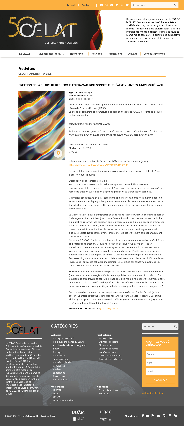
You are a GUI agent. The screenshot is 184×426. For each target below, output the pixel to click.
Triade (52, 416)
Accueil (71, 5)
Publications (115, 53)
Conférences (60, 355)
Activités (97, 53)
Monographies (106, 338)
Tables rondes (60, 358)
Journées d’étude (62, 362)
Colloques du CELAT (63, 338)
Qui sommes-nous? (50, 53)
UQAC (56, 393)
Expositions (59, 372)
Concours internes (154, 53)
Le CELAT (24, 53)
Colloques (58, 352)
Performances (60, 379)
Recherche (76, 53)
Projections (59, 376)
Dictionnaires (105, 345)
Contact (86, 5)
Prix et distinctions (108, 390)
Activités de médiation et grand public (69, 347)
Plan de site (131, 416)
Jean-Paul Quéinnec (109, 308)
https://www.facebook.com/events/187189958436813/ (98, 165)
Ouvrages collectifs (108, 341)
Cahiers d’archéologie (110, 355)
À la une (133, 53)
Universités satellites (64, 400)
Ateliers (57, 369)
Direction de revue (108, 348)
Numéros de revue (108, 352)
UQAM (56, 397)
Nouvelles (104, 393)
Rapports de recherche (111, 358)
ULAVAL (57, 390)
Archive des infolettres (152, 393)
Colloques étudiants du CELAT (68, 341)
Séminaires (59, 365)
